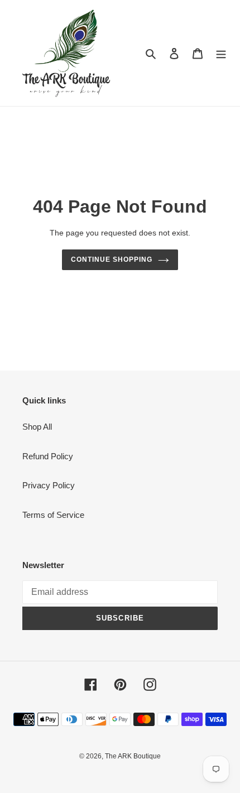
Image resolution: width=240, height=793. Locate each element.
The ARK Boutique (133, 756)
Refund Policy (47, 456)
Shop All (37, 426)
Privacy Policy (48, 485)
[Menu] (221, 53)
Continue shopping (111, 259)
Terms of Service (53, 515)
